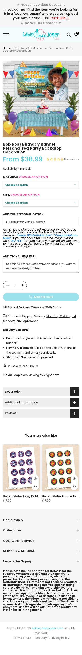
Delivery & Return (15, 330)
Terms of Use (22, 638)
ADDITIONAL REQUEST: (19, 256)
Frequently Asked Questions (42, 4)
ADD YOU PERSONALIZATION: (23, 214)
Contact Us (43, 23)
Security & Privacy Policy (52, 638)
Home (7, 48)
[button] (55, 159)
